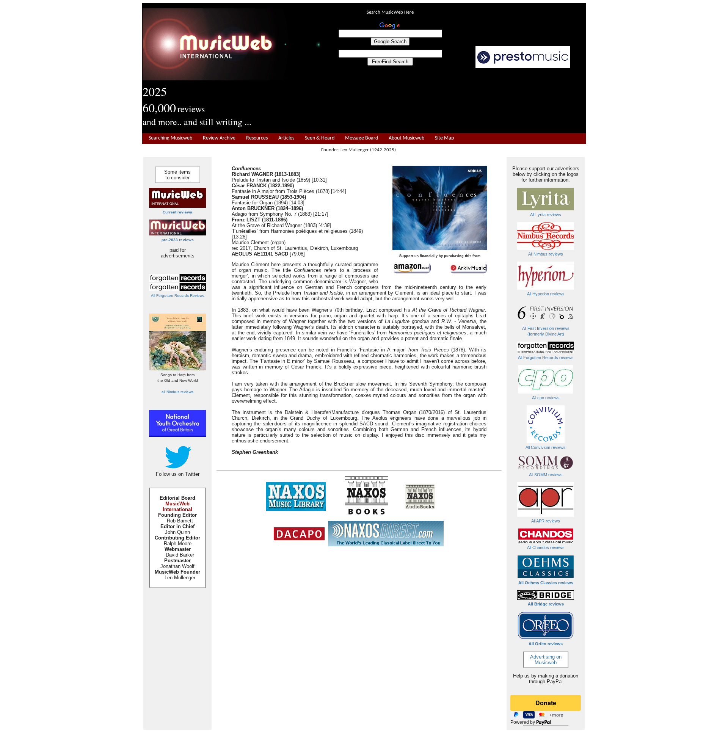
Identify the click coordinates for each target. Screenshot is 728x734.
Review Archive (219, 138)
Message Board (361, 138)
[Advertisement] (453, 100)
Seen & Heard (319, 138)
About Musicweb (406, 138)
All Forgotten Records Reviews (177, 295)
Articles (286, 138)
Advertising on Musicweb (546, 659)
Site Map (444, 138)
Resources (257, 138)
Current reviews (177, 212)
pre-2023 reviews (178, 240)
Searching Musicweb (170, 138)
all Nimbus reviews (177, 392)
